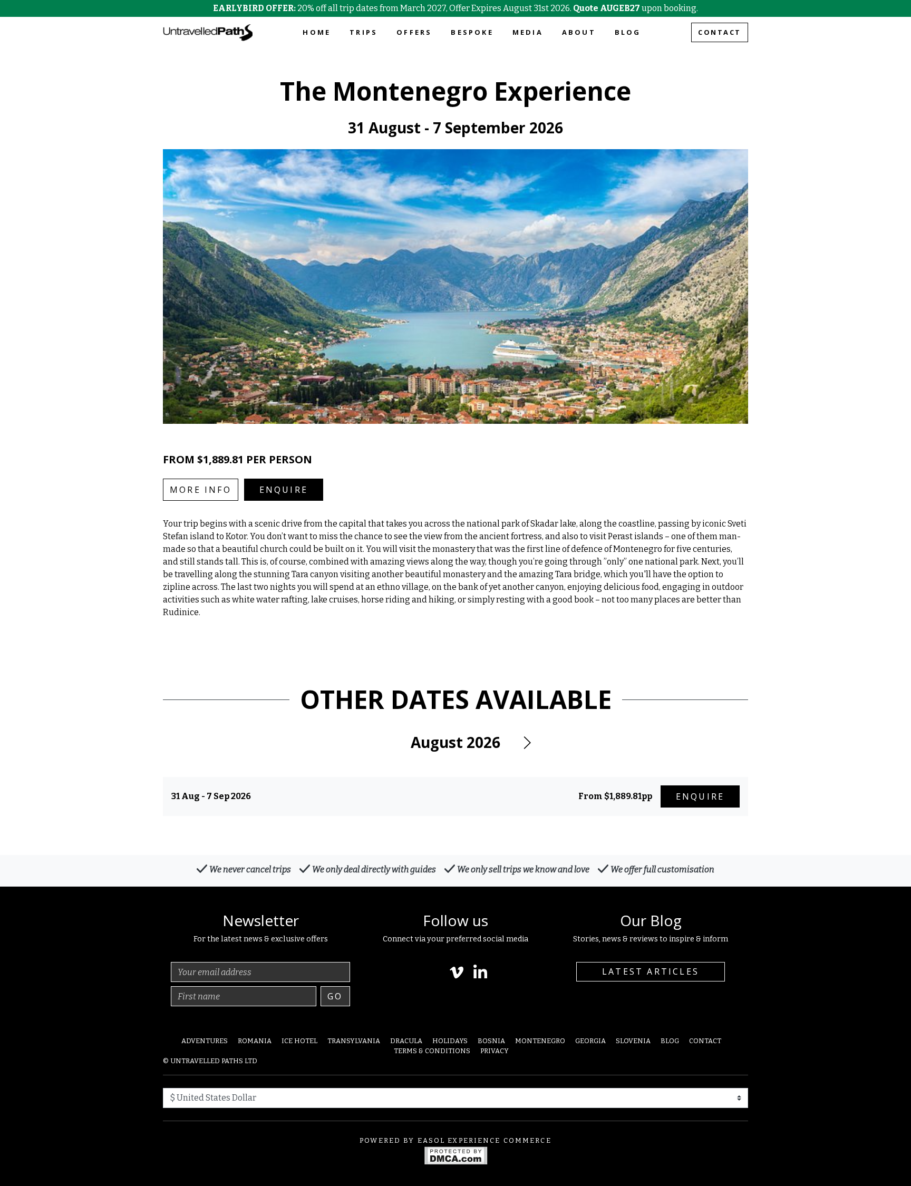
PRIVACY (494, 1051)
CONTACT (719, 32)
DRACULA (406, 1041)
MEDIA (527, 32)
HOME (317, 32)
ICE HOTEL (299, 1041)
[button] (526, 743)
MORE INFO (200, 489)
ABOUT (579, 32)
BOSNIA (491, 1041)
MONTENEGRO (540, 1041)
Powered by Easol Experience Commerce (455, 1140)
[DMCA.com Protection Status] (456, 1155)
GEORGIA (590, 1041)
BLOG (628, 32)
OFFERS (414, 32)
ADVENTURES (204, 1041)
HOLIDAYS (450, 1041)
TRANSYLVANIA (353, 1041)
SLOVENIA (633, 1041)
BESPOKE (472, 32)
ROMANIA (255, 1041)
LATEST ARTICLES (650, 971)
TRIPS (363, 32)
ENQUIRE (283, 489)
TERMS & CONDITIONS (432, 1051)
